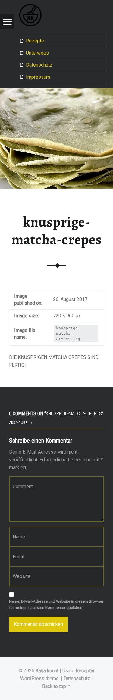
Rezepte (35, 41)
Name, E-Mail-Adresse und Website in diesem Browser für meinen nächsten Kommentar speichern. (56, 604)
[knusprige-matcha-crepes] (56, 92)
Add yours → (20, 422)
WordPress (32, 678)
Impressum (38, 77)
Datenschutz (39, 65)
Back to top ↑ (56, 686)
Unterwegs (37, 53)
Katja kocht (47, 670)
